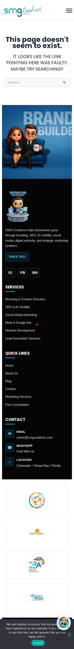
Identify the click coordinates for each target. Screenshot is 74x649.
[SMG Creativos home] (21, 10)
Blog (8, 381)
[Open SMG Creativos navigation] (69, 10)
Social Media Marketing (21, 315)
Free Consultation (17, 404)
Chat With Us (25, 451)
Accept (38, 642)
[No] (69, 634)
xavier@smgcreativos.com (34, 437)
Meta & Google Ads (18, 322)
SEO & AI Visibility (17, 307)
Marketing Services (18, 396)
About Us (11, 373)
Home (9, 365)
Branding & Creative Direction (25, 299)
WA (35, 273)
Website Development (20, 330)
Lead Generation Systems (22, 338)
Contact (10, 389)
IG (10, 273)
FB (22, 273)
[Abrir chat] (64, 622)
